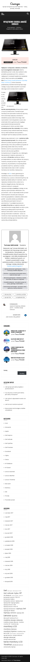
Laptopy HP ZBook (9, 611)
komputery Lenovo (9, 601)
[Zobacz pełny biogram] (22, 266)
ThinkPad (8, 644)
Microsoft (8, 484)
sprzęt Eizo (8, 297)
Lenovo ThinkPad (10, 480)
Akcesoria (8, 427)
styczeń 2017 (9, 533)
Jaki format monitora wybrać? (14, 404)
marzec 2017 (8, 525)
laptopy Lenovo (10, 613)
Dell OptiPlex (9, 443)
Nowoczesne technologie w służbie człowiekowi (18, 331)
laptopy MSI (20, 613)
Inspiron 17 (21, 595)
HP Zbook (8, 467)
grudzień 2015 (9, 577)
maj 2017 (7, 517)
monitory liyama (10, 631)
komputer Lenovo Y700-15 (12, 597)
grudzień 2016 (9, 537)
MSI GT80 (6, 633)
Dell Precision (9, 447)
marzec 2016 (8, 565)
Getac (7, 459)
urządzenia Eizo (20, 297)
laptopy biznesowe (9, 609)
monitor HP (7, 624)
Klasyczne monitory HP (17, 339)
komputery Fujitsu (9, 599)
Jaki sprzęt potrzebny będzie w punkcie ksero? (14, 388)
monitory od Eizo (21, 294)
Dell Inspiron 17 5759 (17, 590)
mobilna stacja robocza (13, 620)
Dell (5, 590)
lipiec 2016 (8, 553)
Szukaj (5, 370)
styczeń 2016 (9, 573)
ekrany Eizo (8, 294)
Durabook (8, 451)
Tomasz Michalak (21, 62)
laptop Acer (19, 601)
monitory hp (14, 624)
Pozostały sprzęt (10, 500)
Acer (6, 423)
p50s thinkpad (13, 633)
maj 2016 (7, 557)
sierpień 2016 (9, 549)
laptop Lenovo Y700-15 (11, 606)
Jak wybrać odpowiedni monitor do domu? (15, 399)
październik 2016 (9, 541)
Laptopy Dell (21, 609)
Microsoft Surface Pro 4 (11, 618)
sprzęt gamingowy (20, 633)
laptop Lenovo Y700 (10, 605)
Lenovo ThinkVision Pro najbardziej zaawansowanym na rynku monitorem (18, 349)
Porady (7, 496)
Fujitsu (7, 455)
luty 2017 (7, 529)
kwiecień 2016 (9, 561)
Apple (7, 431)
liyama (14, 616)
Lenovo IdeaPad (9, 476)
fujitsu (16, 593)
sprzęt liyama (8, 635)
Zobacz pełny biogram (14, 266)
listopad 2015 (9, 581)
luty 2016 (7, 569)
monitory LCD (10, 626)
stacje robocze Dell (10, 639)
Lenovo (7, 615)
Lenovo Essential (10, 471)
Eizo (10, 173)
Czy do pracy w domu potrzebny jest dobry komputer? (14, 393)
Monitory (15, 59)
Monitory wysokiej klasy (18, 358)
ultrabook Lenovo (17, 645)
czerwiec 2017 (9, 513)
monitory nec (21, 631)
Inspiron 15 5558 (15, 595)
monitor (21, 622)
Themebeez (16, 660)
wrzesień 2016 (9, 545)
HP (20, 593)
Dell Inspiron (8, 435)
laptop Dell (7, 603)
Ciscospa (15, 3)
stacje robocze (9, 637)
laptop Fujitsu (15, 603)
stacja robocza (17, 635)
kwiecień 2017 (9, 521)
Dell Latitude (8, 439)
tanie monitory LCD (13, 641)
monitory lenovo (10, 629)
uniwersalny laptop (9, 647)
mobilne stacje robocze (11, 622)
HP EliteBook (8, 463)
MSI (6, 492)
